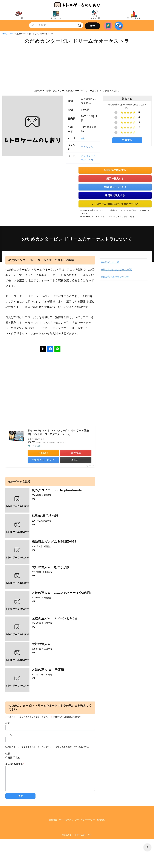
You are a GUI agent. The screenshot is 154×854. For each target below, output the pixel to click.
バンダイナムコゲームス (88, 158)
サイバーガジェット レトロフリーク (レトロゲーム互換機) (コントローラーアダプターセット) (58, 432)
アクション (87, 147)
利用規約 (101, 820)
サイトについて (66, 820)
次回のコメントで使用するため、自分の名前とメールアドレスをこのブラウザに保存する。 (48, 747)
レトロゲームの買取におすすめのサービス (115, 204)
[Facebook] (50, 349)
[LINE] (57, 349)
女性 (18, 757)
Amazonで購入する (115, 170)
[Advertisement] (77, 67)
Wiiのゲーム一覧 (110, 262)
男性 (10, 757)
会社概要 (53, 820)
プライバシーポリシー (85, 820)
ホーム (5, 34)
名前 (7, 723)
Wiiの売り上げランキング (115, 276)
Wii (11, 34)
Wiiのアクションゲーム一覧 (116, 269)
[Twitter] (43, 349)
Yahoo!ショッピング (115, 187)
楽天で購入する (115, 178)
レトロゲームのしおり (81, 835)
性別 (7, 753)
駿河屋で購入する (115, 195)
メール (8, 735)
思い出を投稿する (14, 764)
